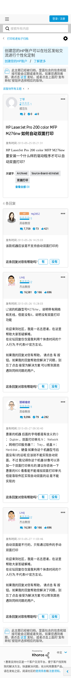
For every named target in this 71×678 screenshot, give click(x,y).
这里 (23, 77)
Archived (22, 173)
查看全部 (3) (22, 187)
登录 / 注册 (58, 18)
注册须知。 (55, 671)
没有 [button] (54, 262)
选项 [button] (65, 39)
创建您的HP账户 (16, 61)
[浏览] (6, 19)
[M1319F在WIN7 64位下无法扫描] (28, 88)
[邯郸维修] (11, 405)
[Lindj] (11, 280)
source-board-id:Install (45, 173)
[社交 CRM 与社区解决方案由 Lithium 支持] (40, 654)
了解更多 (40, 61)
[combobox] (35, 28)
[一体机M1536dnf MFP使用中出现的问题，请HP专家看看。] (24, 88)
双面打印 (22, 180)
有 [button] (43, 262)
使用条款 (41, 671)
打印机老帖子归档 (17, 38)
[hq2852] (11, 217)
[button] (63, 99)
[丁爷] (11, 102)
